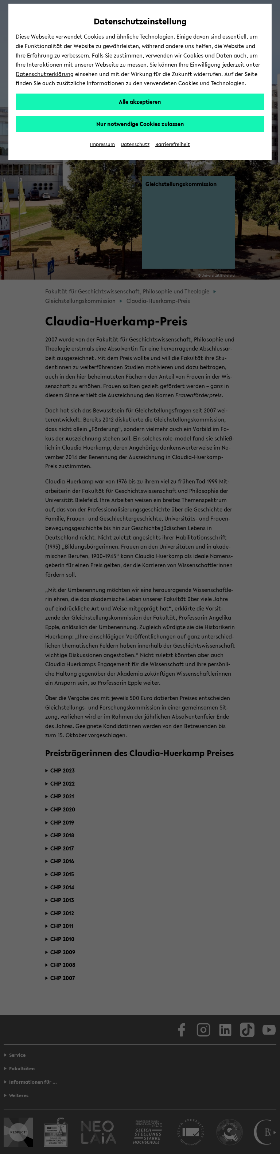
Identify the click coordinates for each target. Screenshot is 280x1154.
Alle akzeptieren (140, 102)
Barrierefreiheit (172, 144)
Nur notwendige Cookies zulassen (140, 124)
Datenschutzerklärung (45, 74)
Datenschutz (135, 144)
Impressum (102, 144)
